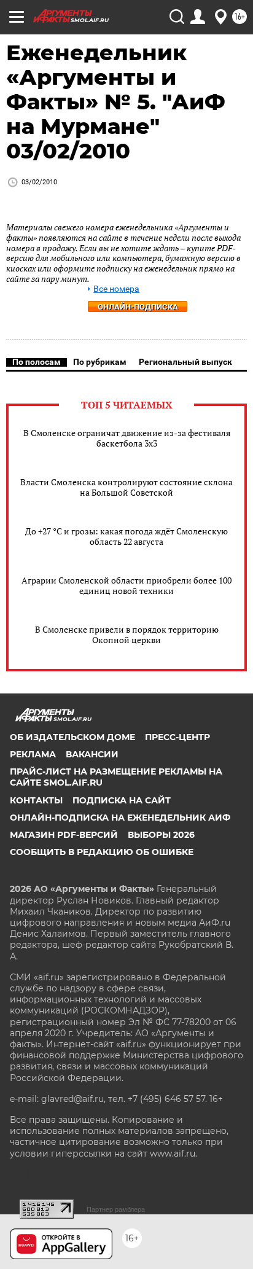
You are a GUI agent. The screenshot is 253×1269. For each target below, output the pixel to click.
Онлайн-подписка (138, 306)
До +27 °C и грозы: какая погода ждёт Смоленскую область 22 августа (126, 536)
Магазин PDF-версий (64, 834)
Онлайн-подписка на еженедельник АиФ (120, 817)
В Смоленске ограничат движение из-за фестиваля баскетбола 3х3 (126, 438)
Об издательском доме (72, 737)
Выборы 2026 (161, 834)
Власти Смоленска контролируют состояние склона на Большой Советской (126, 487)
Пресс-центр (177, 737)
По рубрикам (99, 362)
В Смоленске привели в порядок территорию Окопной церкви (127, 634)
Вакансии (92, 754)
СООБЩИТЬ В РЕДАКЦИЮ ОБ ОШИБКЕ (101, 851)
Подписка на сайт (121, 800)
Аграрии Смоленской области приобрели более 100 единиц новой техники (126, 585)
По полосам (36, 362)
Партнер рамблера (116, 1209)
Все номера (116, 289)
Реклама (33, 754)
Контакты (36, 800)
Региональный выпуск (185, 362)
